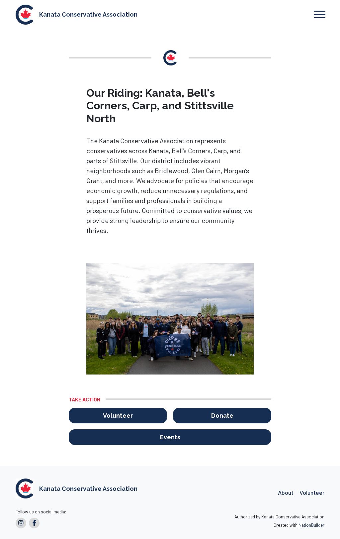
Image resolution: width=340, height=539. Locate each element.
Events (170, 437)
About (286, 492)
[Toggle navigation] (319, 14)
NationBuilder (311, 525)
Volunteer (118, 415)
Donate (222, 415)
